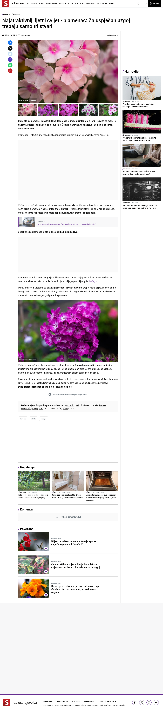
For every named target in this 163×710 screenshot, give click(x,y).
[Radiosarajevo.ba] (20, 702)
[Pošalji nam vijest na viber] (149, 702)
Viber (65, 408)
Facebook (26, 408)
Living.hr (93, 281)
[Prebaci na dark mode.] (139, 3)
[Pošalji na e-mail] (10, 54)
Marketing (48, 701)
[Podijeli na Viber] (10, 59)
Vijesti (34, 4)
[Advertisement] (68, 170)
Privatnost (89, 701)
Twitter (102, 405)
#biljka (33, 419)
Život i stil (16, 14)
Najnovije (132, 71)
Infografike (102, 4)
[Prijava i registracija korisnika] (146, 3)
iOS (77, 405)
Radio (111, 4)
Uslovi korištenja (107, 701)
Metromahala (51, 4)
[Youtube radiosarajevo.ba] (156, 702)
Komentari (27, 509)
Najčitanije (27, 467)
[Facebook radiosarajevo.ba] (134, 702)
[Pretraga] (142, 4)
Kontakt (76, 701)
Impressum (62, 701)
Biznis (41, 4)
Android (70, 405)
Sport (70, 4)
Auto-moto (79, 4)
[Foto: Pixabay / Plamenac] (27, 110)
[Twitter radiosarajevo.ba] (141, 702)
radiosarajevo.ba (65, 705)
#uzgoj (43, 419)
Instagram (37, 408)
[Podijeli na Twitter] (10, 48)
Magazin (62, 4)
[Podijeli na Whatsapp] (10, 65)
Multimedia (90, 4)
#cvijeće (23, 419)
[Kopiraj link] (10, 70)
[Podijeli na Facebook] (10, 42)
